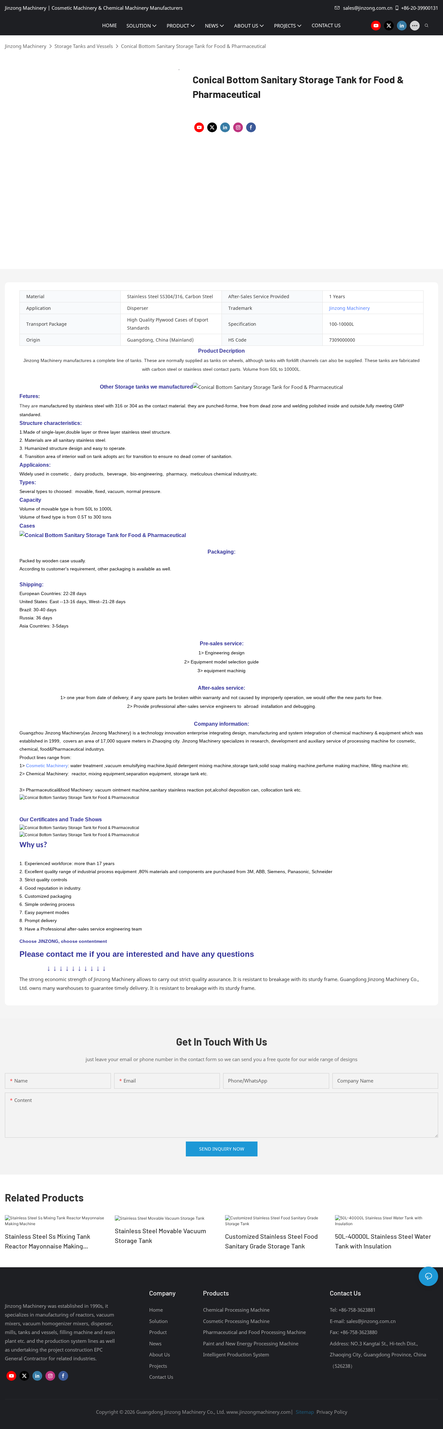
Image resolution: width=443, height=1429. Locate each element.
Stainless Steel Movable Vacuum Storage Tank (160, 1235)
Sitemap (304, 1412)
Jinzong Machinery (25, 46)
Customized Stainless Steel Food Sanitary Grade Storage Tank (271, 1241)
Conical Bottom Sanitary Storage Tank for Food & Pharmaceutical (193, 46)
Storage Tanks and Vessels (83, 46)
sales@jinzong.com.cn (367, 8)
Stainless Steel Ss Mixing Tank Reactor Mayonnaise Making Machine (47, 1241)
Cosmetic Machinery (47, 765)
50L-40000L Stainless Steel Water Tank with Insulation (383, 1241)
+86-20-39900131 (419, 8)
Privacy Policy (332, 1412)
